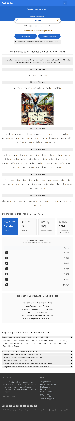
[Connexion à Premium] (65, 3)
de (7, 406)
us (35, 406)
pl (24, 406)
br (3, 406)
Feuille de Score (46, 392)
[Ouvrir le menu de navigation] (70, 3)
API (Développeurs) (47, 399)
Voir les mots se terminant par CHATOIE (37, 316)
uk (32, 406)
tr (28, 406)
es (10, 406)
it (17, 406)
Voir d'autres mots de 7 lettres (37, 306)
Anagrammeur (45, 382)
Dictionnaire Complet (45, 388)
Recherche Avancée (48, 384)
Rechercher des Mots (49, 36)
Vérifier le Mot (26, 36)
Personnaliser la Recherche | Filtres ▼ (37, 31)
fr (14, 406)
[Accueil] (7, 3)
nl (21, 406)
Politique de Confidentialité (45, 395)
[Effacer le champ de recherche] (58, 20)
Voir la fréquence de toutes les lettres (37, 303)
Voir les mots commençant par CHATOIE (37, 309)
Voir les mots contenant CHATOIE (37, 312)
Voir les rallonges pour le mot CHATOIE (37, 319)
